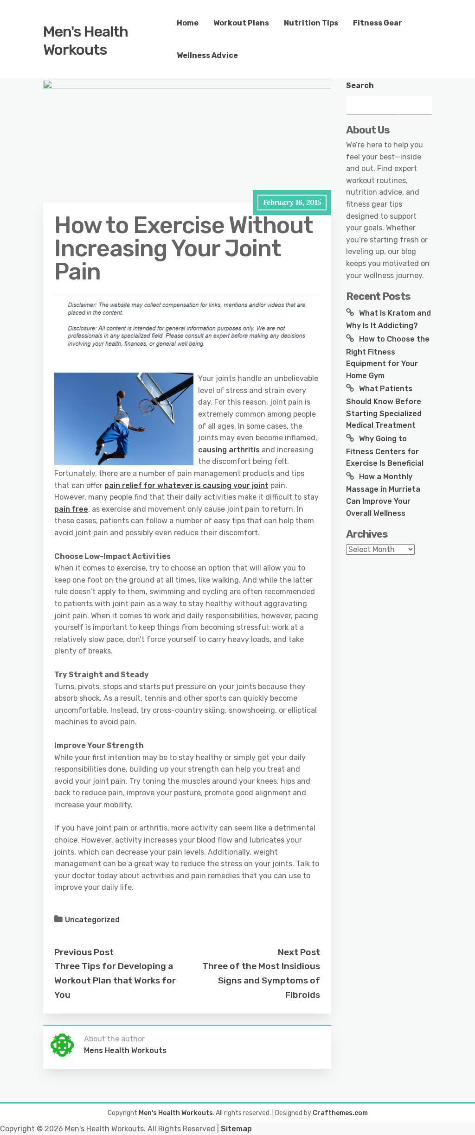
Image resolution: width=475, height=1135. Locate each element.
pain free (71, 509)
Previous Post (84, 952)
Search (360, 85)
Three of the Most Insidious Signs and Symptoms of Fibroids (261, 980)
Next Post (299, 952)
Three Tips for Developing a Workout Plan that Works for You (115, 980)
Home (188, 23)
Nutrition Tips (311, 23)
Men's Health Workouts (85, 40)
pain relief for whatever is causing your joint (186, 485)
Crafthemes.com (340, 1113)
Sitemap (236, 1128)
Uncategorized (92, 919)
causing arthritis (229, 449)
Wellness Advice (207, 55)
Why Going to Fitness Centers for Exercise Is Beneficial (385, 451)
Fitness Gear (377, 23)
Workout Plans (241, 23)
